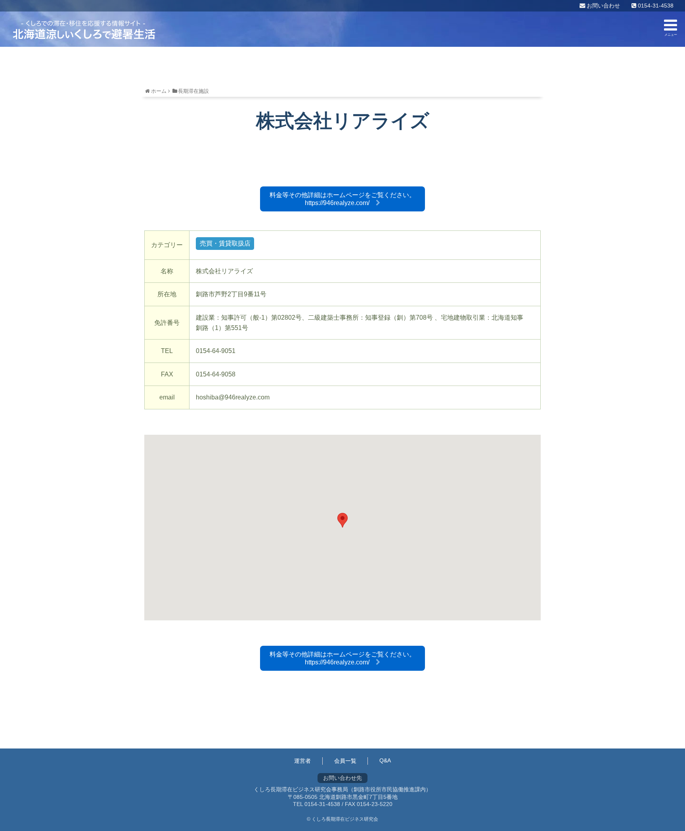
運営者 (302, 761)
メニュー (670, 34)
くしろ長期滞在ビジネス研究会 (84, 30)
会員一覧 (345, 761)
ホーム (158, 91)
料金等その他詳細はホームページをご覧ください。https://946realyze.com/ (342, 199)
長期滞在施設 (193, 91)
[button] (342, 520)
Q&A (385, 760)
